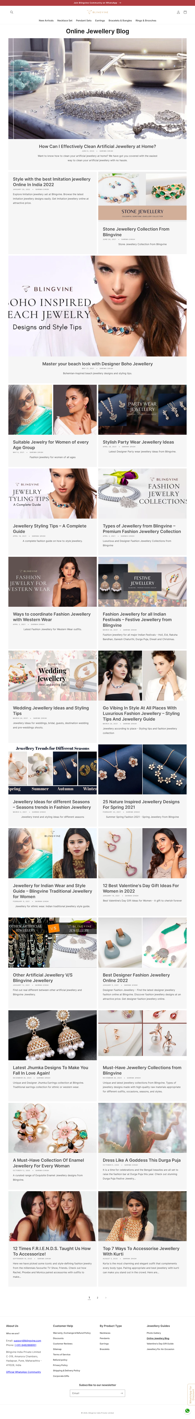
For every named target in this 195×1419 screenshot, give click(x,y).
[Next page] (105, 1297)
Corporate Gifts (61, 1376)
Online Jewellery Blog (158, 1338)
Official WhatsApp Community (23, 1371)
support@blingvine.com (27, 1340)
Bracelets (105, 1349)
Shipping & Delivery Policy (66, 1370)
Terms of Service (61, 1354)
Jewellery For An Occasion (160, 1349)
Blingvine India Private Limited (101, 1413)
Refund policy (60, 1359)
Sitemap (57, 1349)
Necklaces (105, 1333)
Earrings (104, 1343)
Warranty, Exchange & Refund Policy (72, 1333)
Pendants (105, 1338)
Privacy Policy (60, 1365)
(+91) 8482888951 (25, 1345)
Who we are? (13, 1333)
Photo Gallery (154, 1333)
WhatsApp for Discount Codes (192, 1395)
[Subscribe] (121, 1393)
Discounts (58, 1338)
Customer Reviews (63, 1343)
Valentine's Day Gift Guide (160, 1343)
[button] (11, 12)
